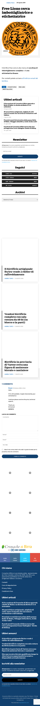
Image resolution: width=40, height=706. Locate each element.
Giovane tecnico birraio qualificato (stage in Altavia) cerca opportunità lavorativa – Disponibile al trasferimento (20, 656)
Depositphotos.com (24, 702)
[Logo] (17, 548)
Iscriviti (20, 156)
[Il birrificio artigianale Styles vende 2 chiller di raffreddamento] (20, 252)
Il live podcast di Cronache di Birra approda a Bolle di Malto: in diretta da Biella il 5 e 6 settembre (19, 105)
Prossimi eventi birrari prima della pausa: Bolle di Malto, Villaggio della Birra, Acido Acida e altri (20, 121)
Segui (35, 177)
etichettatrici (12, 87)
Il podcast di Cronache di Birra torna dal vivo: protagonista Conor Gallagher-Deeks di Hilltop (20, 127)
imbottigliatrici (7, 89)
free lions (22, 87)
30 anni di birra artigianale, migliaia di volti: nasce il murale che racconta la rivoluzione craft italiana (20, 113)
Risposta (11, 409)
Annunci (5, 51)
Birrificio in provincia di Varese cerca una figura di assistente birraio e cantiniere (18, 366)
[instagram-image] (10, 473)
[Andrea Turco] (4, 3)
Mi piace (34, 173)
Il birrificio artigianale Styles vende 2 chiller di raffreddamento (19, 271)
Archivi (20, 192)
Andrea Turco (10, 3)
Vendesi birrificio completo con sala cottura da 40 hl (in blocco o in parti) (16, 318)
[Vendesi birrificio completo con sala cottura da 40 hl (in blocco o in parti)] (20, 297)
